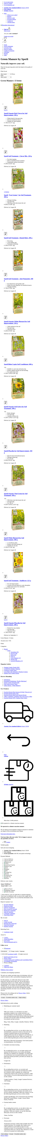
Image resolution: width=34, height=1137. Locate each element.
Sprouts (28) (14, 659)
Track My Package (9, 925)
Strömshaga (7, 679)
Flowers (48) (14, 653)
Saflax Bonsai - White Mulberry (12, 685)
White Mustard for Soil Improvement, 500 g (14, 539)
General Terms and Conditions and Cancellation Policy (18, 960)
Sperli (8, 650)
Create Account (8, 922)
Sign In (6, 920)
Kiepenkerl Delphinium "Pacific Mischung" (15, 681)
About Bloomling (8, 939)
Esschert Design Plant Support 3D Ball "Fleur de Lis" (18, 692)
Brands (6, 649)
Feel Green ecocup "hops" (11, 684)
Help (5, 13)
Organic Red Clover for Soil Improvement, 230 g (15, 114)
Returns (9, 16)
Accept (3, 997)
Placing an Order (8, 906)
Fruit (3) (13, 656)
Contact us (10, 21)
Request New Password (10, 923)
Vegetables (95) (15, 652)
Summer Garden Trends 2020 (11, 667)
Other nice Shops (8, 967)
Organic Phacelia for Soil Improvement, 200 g (14, 624)
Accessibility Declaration (10, 961)
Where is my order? (12, 15)
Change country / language (17, 951)
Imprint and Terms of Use (10, 957)
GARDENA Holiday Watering (12, 669)
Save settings (4, 1134)
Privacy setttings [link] (8, 962)
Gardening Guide (8, 932)
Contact (6, 937)
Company (6, 965)
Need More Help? (8, 915)
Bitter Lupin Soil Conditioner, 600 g (18, 364)
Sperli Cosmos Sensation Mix (11, 682)
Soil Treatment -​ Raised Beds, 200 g (18, 238)
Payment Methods (8, 904)
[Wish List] (5, 39)
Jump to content (8, 3)
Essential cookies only (11, 997)
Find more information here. (8, 834)
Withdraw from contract (7, 970)
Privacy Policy (8, 958)
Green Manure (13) (16, 658)
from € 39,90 (16, 7)
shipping (8, 10)
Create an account (8, 36)
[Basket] (18, 41)
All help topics (11, 22)
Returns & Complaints (10, 910)
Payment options (11, 19)
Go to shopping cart (9, 5)
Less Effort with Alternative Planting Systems (16, 672)
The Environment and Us (10, 942)
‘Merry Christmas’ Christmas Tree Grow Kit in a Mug (18, 696)
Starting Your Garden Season (11, 673)
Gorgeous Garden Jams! (10, 670)
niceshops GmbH (12, 954)
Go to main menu (8, 2)
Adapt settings (22, 997)
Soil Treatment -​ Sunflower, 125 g (17, 580)
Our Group (7, 940)
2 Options (6, 192)
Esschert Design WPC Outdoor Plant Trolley (15, 698)
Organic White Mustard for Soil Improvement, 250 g (17, 322)
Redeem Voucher (8, 926)
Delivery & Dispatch (9, 907)
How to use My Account (10, 909)
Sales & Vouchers (8, 912)
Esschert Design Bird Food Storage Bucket (15, 695)
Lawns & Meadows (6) (17, 661)
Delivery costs (11, 18)
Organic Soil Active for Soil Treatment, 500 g (15, 407)
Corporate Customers (9, 913)
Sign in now (7, 30)
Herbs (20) (13, 655)
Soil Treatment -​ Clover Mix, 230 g (18, 156)
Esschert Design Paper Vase (11, 693)
